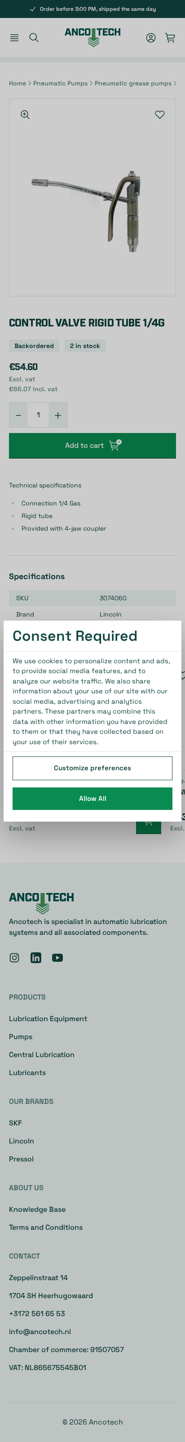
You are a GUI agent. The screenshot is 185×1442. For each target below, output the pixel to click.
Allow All (92, 798)
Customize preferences (92, 767)
